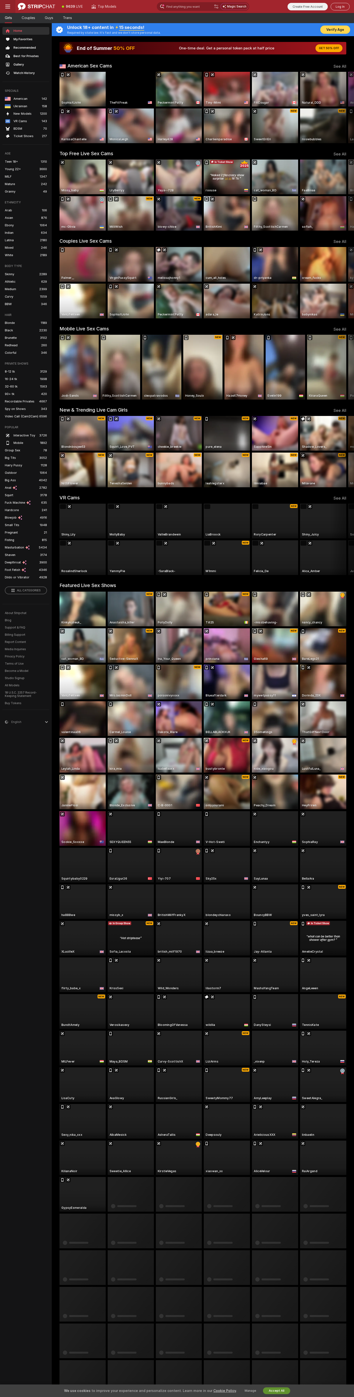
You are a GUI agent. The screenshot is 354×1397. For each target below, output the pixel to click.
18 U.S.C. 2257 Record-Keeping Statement (21, 694)
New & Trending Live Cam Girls (93, 410)
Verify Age (335, 30)
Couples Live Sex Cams (85, 241)
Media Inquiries (15, 649)
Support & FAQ (15, 627)
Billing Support (15, 634)
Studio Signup (15, 678)
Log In (340, 6)
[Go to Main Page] (36, 6)
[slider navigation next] (342, 107)
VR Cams (69, 498)
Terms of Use (14, 663)
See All (340, 66)
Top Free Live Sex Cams (86, 153)
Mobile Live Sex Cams (84, 329)
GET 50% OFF (329, 48)
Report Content (15, 642)
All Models (12, 685)
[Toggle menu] (7, 6)
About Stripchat (15, 613)
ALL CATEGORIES (29, 590)
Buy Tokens (13, 703)
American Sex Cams (89, 66)
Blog (8, 620)
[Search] (216, 6)
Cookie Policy (224, 1391)
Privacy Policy (15, 656)
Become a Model (16, 671)
